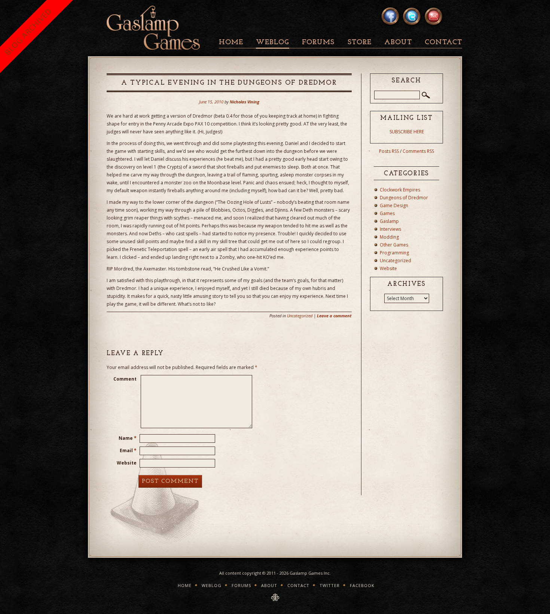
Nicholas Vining (244, 102)
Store (360, 42)
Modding (389, 237)
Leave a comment (334, 315)
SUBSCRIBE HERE (406, 131)
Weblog (272, 42)
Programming (394, 252)
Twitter (330, 585)
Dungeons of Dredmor (404, 197)
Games (387, 213)
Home (231, 42)
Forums (318, 42)
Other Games (394, 245)
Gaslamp (389, 221)
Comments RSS (418, 151)
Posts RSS (389, 151)
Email (128, 450)
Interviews (390, 229)
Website (127, 463)
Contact (443, 42)
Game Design (394, 205)
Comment (125, 379)
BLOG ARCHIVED (28, 31)
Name (128, 438)
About (398, 42)
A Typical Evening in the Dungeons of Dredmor (229, 83)
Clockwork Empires (400, 190)
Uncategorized (299, 315)
